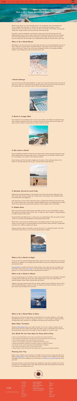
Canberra (23, 390)
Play (13, 1)
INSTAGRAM (51, 388)
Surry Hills (23, 396)
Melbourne (23, 393)
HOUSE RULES (51, 396)
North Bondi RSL (16, 267)
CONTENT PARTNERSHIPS (37, 382)
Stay (9, 1)
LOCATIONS (24, 382)
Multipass (31, 1)
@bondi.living (44, 145)
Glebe (23, 391)
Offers (26, 1)
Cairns (23, 388)
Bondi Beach (24, 385)
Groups (22, 1)
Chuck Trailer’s (29, 268)
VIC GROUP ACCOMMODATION (38, 390)
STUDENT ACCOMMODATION (38, 385)
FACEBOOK (51, 391)
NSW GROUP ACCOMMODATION (38, 388)
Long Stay (17, 1)
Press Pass (47, 1)
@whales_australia (44, 309)
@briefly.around (45, 186)
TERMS (50, 393)
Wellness (36, 1)
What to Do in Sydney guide (51, 358)
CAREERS (50, 385)
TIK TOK (50, 390)
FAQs (50, 382)
